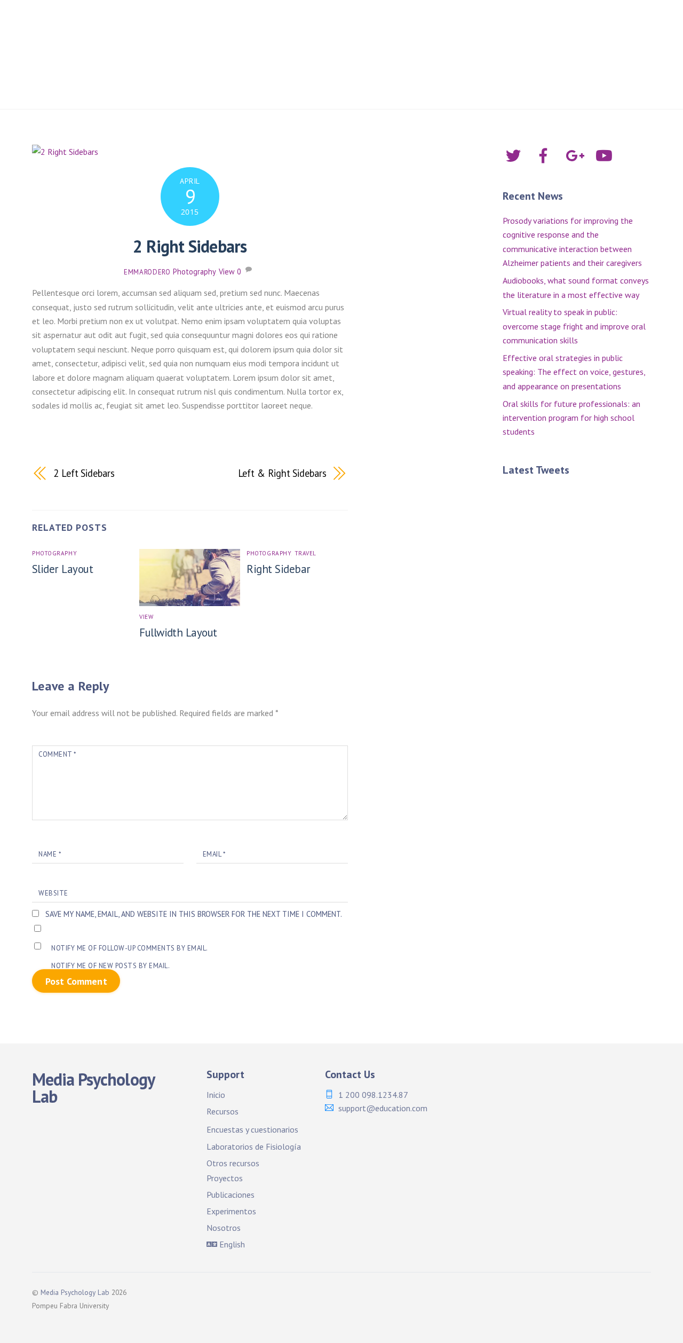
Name (49, 854)
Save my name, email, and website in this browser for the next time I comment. (193, 914)
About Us (603, 59)
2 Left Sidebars (84, 473)
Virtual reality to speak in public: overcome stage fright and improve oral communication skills (574, 326)
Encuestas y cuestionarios (252, 1129)
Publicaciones (211, 59)
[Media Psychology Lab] (98, 36)
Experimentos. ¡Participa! (384, 59)
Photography (194, 271)
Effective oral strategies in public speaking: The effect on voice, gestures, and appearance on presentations (574, 371)
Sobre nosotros (214, 87)
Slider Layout (62, 569)
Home (194, 26)
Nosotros (224, 1227)
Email (214, 854)
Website (53, 893)
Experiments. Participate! (510, 59)
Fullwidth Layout (178, 632)
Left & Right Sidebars (282, 473)
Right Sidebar (278, 569)
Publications (286, 59)
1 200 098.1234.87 (373, 1094)
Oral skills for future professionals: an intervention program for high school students (571, 417)
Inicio (238, 26)
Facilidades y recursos (316, 26)
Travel (305, 553)
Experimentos (231, 1211)
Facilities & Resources (429, 26)
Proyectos (571, 26)
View (227, 271)
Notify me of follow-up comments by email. (129, 948)
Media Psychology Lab (75, 1292)
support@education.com (382, 1108)
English (231, 1244)
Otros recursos (233, 1163)
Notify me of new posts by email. (110, 965)
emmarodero (147, 272)
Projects (513, 26)
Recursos (223, 1111)
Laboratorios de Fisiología (254, 1146)
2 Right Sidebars (190, 246)
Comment (57, 754)
